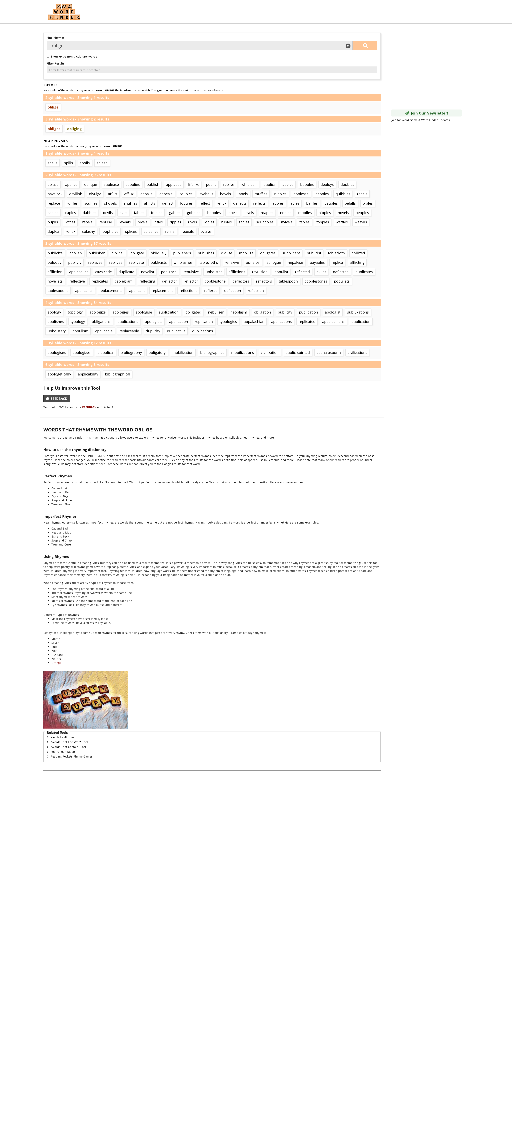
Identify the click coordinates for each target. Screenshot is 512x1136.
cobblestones (316, 281)
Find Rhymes (55, 38)
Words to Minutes (62, 737)
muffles (261, 193)
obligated (193, 312)
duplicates (364, 271)
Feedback (58, 398)
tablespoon (288, 281)
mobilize (246, 253)
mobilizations (242, 352)
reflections (188, 290)
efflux (129, 193)
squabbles (265, 222)
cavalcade (103, 271)
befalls (350, 203)
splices (131, 231)
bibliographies (212, 352)
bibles (368, 203)
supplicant (291, 253)
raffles (70, 222)
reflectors (264, 281)
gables (174, 212)
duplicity (153, 331)
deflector (169, 281)
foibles (156, 212)
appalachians (333, 321)
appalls (146, 193)
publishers (182, 253)
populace (169, 271)
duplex (53, 231)
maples (267, 212)
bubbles (307, 184)
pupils (53, 222)
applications (281, 321)
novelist (147, 271)
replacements (110, 290)
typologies (228, 321)
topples (322, 222)
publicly (74, 262)
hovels (225, 193)
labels (233, 212)
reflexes (210, 290)
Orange (56, 663)
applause (173, 184)
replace (54, 203)
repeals (187, 231)
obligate (137, 253)
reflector (191, 281)
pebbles (322, 193)
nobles (285, 212)
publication (308, 312)
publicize (55, 253)
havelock (55, 193)
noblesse (301, 193)
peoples (362, 212)
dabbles (89, 212)
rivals (192, 222)
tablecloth (336, 253)
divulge (95, 193)
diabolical (105, 352)
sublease (111, 184)
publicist (314, 253)
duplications (202, 331)
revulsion (260, 271)
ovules (206, 231)
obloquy (54, 262)
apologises (57, 352)
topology (75, 312)
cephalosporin (329, 352)
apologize (97, 312)
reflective (77, 281)
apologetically (59, 374)
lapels (243, 193)
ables (294, 203)
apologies (120, 312)
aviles (321, 271)
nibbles (280, 193)
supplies (133, 184)
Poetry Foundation (63, 752)
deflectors (240, 281)
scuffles (90, 203)
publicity (285, 312)
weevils (361, 222)
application (178, 321)
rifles (158, 222)
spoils (85, 162)
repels (87, 222)
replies (229, 184)
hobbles (214, 212)
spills (68, 162)
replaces (95, 262)
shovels (110, 203)
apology (54, 312)
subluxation (169, 312)
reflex (70, 231)
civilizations (357, 352)
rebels (362, 193)
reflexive (232, 262)
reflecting (147, 281)
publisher (97, 253)
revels (143, 222)
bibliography (131, 352)
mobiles (305, 212)
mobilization (182, 352)
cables (53, 212)
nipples (325, 212)
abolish (75, 253)
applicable (104, 331)
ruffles (72, 203)
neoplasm (238, 312)
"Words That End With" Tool (69, 742)
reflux (221, 203)
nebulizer (216, 312)
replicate (136, 262)
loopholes (110, 231)
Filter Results (56, 63)
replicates (100, 281)
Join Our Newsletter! (428, 113)
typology (78, 321)
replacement (162, 290)
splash (102, 162)
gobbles (193, 212)
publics (269, 184)
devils (108, 212)
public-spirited (297, 352)
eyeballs (206, 193)
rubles (226, 222)
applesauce (78, 271)
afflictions (237, 271)
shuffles (130, 203)
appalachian (254, 321)
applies (71, 184)
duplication (360, 321)
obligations (101, 321)
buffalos (253, 262)
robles (209, 222)
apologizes (82, 352)
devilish (75, 193)
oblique (90, 184)
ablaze (53, 184)
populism (80, 331)
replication (204, 321)
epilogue (273, 262)
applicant (137, 290)
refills (170, 231)
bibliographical (117, 374)
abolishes (56, 321)
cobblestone (215, 281)
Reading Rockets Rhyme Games (72, 756)
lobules (186, 203)
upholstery (57, 331)
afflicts (149, 203)
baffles (312, 203)
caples (70, 212)
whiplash (249, 184)
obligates (268, 253)
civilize (226, 253)
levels (249, 212)
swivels (286, 222)
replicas (115, 262)
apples (278, 203)
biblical (117, 253)
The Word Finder (64, 11)
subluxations (358, 312)
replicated (307, 321)
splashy (88, 231)
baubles (331, 203)
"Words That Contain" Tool (68, 747)
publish (153, 184)
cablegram (124, 281)
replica (337, 262)
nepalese (295, 262)
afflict (112, 193)
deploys (327, 184)
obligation (262, 312)
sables (244, 222)
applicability (88, 374)
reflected (302, 271)
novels (343, 212)
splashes (151, 231)
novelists (55, 281)
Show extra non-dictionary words (73, 56)
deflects (239, 203)
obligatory (157, 352)
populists (342, 281)
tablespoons (58, 290)
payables (317, 262)
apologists (153, 321)
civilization (270, 352)
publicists (159, 262)
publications (127, 321)
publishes (206, 253)
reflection (256, 290)
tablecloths (208, 262)
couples (186, 193)
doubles (347, 184)
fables (139, 212)
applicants (84, 290)
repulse (105, 222)
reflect (204, 203)
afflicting (357, 262)
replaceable (129, 331)
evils (123, 212)
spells (52, 162)
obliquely (158, 253)
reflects (259, 203)
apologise (144, 312)
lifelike (193, 184)
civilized (358, 253)
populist (281, 271)
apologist (332, 312)
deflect (167, 203)
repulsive (191, 271)
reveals (125, 222)
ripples (175, 222)
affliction (55, 271)
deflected (341, 271)
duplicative (176, 331)
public (211, 184)
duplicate (126, 271)
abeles (287, 184)
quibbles (343, 193)
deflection (232, 290)
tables (304, 222)
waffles (342, 222)
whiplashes (183, 262)
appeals (166, 193)
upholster (214, 271)
